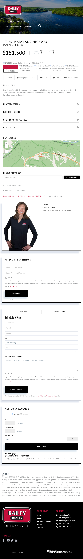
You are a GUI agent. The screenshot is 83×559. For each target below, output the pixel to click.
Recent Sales (54, 210)
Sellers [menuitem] (39, 518)
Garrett (23, 196)
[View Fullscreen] (6, 151)
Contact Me (62, 210)
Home (5, 196)
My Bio (69, 210)
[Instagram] (16, 540)
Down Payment (9, 427)
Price (6, 419)
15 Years (25, 414)
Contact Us (23, 312)
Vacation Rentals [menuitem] (44, 521)
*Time (6, 347)
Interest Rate (9, 435)
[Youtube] (8, 540)
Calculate (41, 447)
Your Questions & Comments (14, 356)
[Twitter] (12, 540)
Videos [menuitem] (39, 524)
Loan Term (8, 414)
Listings (12, 196)
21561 (38, 196)
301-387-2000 (65, 526)
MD (18, 196)
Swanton (31, 196)
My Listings (45, 210)
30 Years (16, 414)
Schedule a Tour (59, 312)
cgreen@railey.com (67, 520)
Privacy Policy (14, 286)
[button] (40, 26)
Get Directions (71, 177)
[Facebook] (3, 540)
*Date (6, 338)
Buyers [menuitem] (39, 515)
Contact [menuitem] (40, 527)
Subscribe (17, 294)
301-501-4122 (49, 207)
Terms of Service (51, 396)
